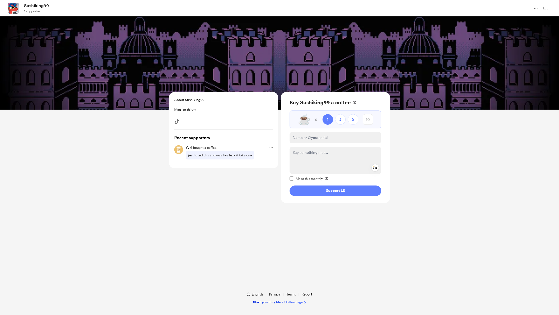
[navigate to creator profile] (13, 8)
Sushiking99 (36, 5)
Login (547, 8)
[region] (335, 147)
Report (307, 294)
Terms (291, 294)
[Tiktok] (176, 121)
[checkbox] (306, 178)
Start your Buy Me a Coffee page (278, 302)
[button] (535, 8)
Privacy (275, 294)
